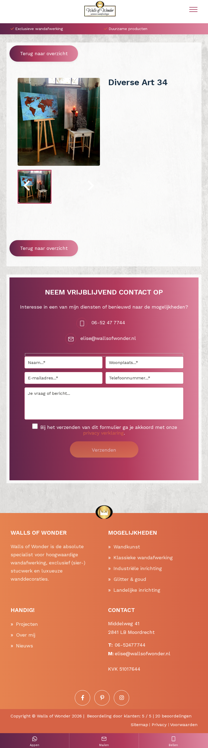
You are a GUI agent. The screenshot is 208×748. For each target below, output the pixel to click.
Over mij (25, 635)
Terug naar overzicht (44, 53)
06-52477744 (130, 645)
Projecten (27, 624)
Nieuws (24, 645)
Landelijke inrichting (136, 590)
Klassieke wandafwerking (143, 557)
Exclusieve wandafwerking (39, 29)
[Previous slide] (27, 186)
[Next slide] (90, 186)
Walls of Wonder (53, 716)
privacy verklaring (103, 433)
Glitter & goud (129, 579)
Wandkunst (126, 547)
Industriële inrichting (137, 568)
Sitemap (139, 724)
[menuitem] (34, 187)
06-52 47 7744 (108, 322)
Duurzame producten (128, 29)
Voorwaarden (183, 724)
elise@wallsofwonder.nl (108, 338)
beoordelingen (173, 716)
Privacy (159, 724)
